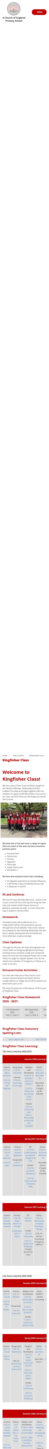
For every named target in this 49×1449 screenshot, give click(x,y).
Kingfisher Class (36, 755)
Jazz (40, 1445)
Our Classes (18, 755)
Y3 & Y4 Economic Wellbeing (28, 1396)
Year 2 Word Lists (16, 1039)
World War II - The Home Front (16, 1435)
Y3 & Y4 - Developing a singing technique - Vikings (39, 1223)
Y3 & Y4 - (17, 1070)
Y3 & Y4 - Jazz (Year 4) (39, 1352)
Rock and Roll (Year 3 (40, 1076)
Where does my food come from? (16, 1366)
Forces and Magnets (7, 1086)
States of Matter (6, 1307)
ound (7, 1352)
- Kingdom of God (31, 1158)
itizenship (29, 1388)
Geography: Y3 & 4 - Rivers (17, 1234)
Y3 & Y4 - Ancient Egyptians (17, 1153)
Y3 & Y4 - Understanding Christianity (30, 1153)
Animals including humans (7, 1224)
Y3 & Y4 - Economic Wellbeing (30, 1171)
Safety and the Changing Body (31, 1184)
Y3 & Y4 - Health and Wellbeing (28, 1244)
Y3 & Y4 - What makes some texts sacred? (28, 1360)
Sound (7, 1297)
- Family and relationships (28, 1322)
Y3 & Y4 (28, 1106)
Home (5, 755)
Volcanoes (17, 1073)
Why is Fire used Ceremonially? (27, 1430)
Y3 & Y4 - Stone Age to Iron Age (17, 1083)
